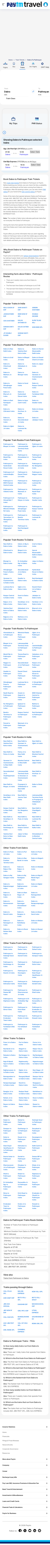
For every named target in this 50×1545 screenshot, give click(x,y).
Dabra (7, 154)
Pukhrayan (24, 154)
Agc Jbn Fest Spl (10, 149)
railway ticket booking (31, 256)
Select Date (35, 152)
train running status (28, 192)
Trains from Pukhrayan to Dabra (16, 1278)
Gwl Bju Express (10, 161)
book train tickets (13, 183)
